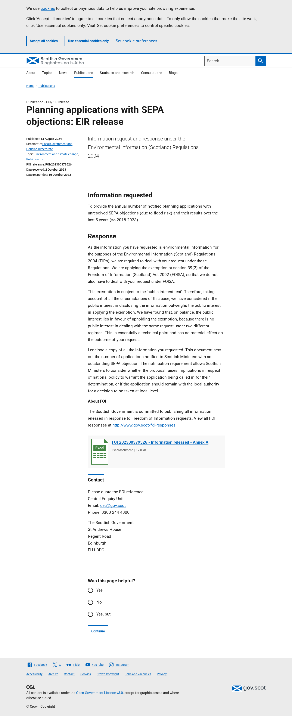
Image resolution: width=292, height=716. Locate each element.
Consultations (151, 73)
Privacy (162, 674)
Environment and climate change (56, 154)
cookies (48, 8)
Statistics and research (117, 73)
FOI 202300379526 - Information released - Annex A (160, 442)
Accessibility (34, 674)
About (30, 73)
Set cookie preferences (136, 40)
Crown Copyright (108, 674)
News (63, 73)
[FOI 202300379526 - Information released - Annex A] (99, 452)
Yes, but (103, 614)
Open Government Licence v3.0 (99, 693)
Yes (99, 590)
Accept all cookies (44, 41)
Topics (47, 73)
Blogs (173, 73)
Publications (83, 73)
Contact (69, 674)
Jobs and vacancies (138, 674)
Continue (98, 631)
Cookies (85, 674)
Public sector (34, 159)
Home (30, 85)
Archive (53, 674)
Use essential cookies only (88, 41)
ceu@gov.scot (113, 505)
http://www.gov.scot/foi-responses (143, 425)
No (99, 602)
